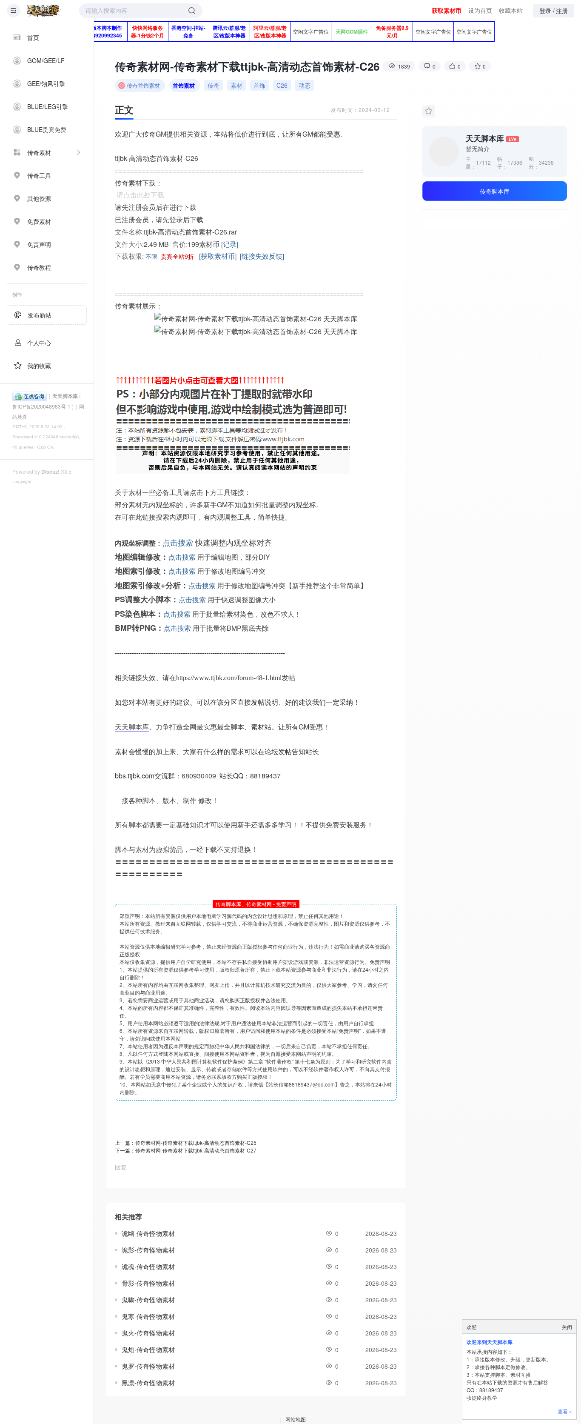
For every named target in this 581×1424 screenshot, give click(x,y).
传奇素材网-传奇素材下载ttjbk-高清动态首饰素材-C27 (195, 1150)
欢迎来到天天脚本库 (490, 1342)
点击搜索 (177, 542)
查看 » (565, 1411)
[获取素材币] (217, 256)
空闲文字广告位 (311, 31)
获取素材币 (446, 10)
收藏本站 (511, 10)
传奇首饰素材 (143, 85)
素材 (236, 85)
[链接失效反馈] (262, 256)
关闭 (567, 1326)
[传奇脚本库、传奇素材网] (44, 11)
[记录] (229, 244)
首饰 (259, 85)
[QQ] (29, 395)
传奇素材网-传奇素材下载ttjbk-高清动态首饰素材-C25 (195, 1142)
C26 (282, 85)
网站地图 (295, 1419)
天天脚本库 (65, 396)
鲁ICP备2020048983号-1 (41, 406)
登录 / (547, 10)
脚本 (163, 599)
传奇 (213, 85)
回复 (121, 1167)
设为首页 (480, 10)
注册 (562, 10)
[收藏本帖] (428, 111)
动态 (304, 85)
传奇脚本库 (495, 191)
